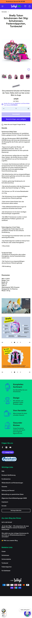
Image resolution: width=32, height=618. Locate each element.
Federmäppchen (7, 588)
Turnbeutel (5, 585)
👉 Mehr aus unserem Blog (10, 562)
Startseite (4, 11)
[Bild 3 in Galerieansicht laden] (16, 76)
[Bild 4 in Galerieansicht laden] (21, 76)
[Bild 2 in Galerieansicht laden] (10, 76)
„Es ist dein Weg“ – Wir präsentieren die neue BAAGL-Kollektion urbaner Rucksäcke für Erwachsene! (15, 549)
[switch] (3, 616)
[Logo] (16, 6)
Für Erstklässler (6, 592)
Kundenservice (6, 501)
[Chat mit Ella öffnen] (27, 613)
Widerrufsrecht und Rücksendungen (12, 504)
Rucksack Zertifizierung (8, 497)
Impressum (5, 524)
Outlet (3, 573)
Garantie (4, 508)
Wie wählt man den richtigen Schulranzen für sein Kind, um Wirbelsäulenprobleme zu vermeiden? (15, 557)
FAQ (3, 493)
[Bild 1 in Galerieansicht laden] (4, 76)
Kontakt (4, 527)
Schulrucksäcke (6, 581)
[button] (29, 6)
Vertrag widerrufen (16, 532)
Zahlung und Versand (8, 512)
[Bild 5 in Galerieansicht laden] (27, 76)
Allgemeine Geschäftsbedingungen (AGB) (14, 520)
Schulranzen (5, 577)
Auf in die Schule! (7, 544)
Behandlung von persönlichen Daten (13, 516)
